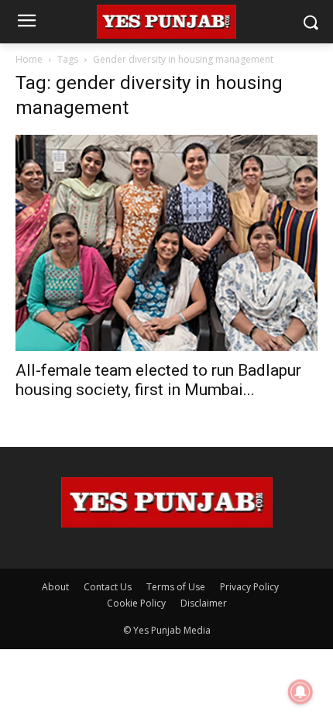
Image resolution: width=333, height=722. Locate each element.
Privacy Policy (249, 586)
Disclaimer (203, 603)
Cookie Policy (136, 603)
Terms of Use (175, 586)
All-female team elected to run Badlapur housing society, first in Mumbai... (158, 380)
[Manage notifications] (300, 691)
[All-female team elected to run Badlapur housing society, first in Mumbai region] (166, 243)
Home (29, 59)
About (55, 586)
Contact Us (108, 586)
